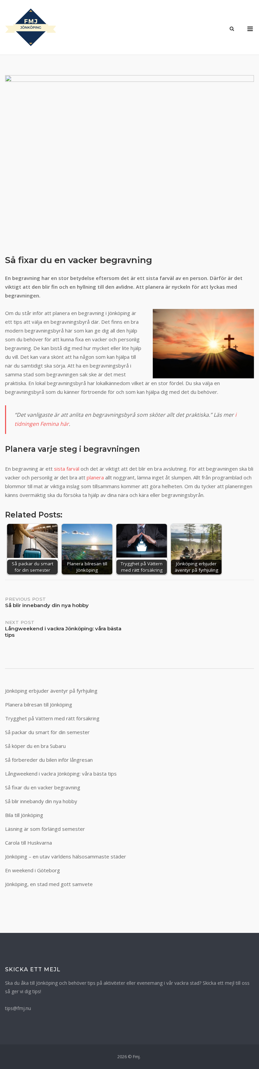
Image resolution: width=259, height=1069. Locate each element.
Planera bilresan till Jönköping (38, 704)
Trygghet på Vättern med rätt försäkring (52, 718)
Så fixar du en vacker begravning (42, 787)
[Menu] (250, 29)
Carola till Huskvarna (28, 842)
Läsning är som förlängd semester (45, 828)
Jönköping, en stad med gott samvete (49, 884)
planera (95, 477)
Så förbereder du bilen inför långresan (49, 759)
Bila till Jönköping (24, 815)
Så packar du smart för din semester (47, 732)
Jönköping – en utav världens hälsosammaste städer (65, 856)
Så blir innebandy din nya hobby (41, 801)
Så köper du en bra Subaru (35, 746)
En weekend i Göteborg (32, 870)
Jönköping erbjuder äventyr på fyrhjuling (51, 690)
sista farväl (66, 468)
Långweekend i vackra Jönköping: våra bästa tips (61, 773)
